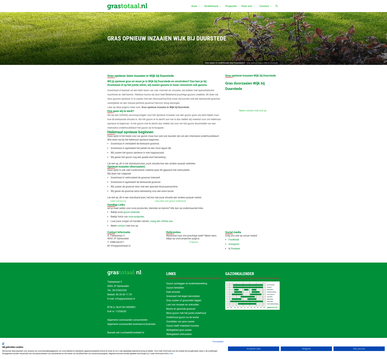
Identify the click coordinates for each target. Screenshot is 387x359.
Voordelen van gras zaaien (180, 321)
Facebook (234, 239)
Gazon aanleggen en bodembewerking (186, 283)
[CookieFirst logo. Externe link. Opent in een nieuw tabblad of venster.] (3, 344)
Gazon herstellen (175, 287)
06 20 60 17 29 (124, 294)
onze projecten (136, 216)
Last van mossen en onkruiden (182, 304)
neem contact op (118, 201)
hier (171, 354)
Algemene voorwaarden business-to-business (131, 324)
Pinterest (236, 248)
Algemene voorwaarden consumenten (127, 319)
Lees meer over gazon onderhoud (170, 201)
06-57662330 (119, 290)
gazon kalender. (131, 212)
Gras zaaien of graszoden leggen (183, 300)
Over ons (246, 6)
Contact (264, 6)
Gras (194, 6)
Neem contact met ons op (252, 110)
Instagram (234, 244)
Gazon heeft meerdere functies (182, 325)
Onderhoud (211, 6)
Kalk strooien (173, 291)
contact (121, 225)
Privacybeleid (218, 342)
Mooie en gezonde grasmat (180, 308)
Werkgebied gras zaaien (179, 330)
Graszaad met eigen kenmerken (183, 296)
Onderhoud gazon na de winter (182, 317)
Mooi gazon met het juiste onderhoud (186, 313)
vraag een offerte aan (161, 221)
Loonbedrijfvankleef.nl (132, 332)
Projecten (231, 6)
